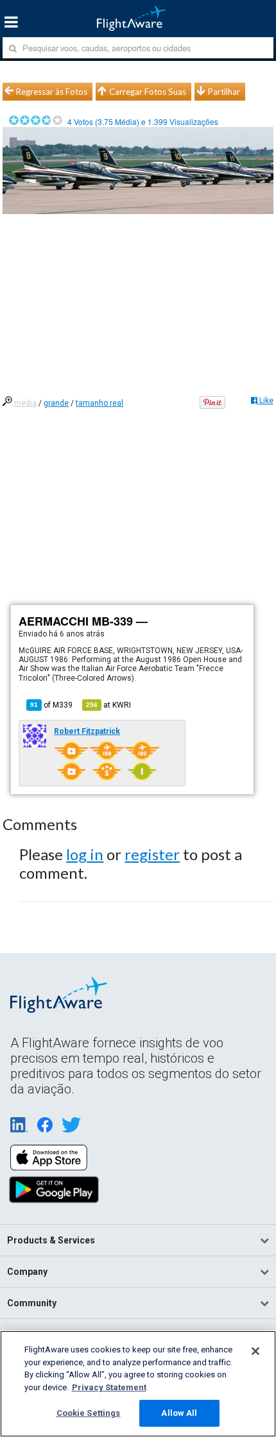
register (152, 854)
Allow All (179, 1413)
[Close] (255, 1351)
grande (56, 403)
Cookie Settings (88, 1413)
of (51, 705)
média (25, 403)
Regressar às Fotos (51, 92)
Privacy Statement (109, 1387)
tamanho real (99, 403)
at (108, 705)
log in (84, 854)
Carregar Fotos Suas (147, 92)
